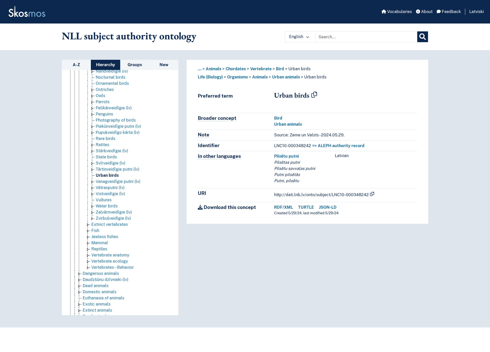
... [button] (199, 68)
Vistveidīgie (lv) (110, 193)
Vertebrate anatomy (110, 255)
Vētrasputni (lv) (110, 187)
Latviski (476, 11)
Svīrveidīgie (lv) (110, 163)
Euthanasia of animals (103, 298)
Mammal (99, 242)
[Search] (422, 36)
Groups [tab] (135, 64)
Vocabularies (399, 11)
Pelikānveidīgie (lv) (114, 107)
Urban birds (107, 175)
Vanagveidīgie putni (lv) (118, 181)
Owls (100, 95)
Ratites (102, 144)
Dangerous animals (101, 273)
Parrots (102, 101)
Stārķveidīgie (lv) (112, 150)
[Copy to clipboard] (314, 95)
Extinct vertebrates (109, 224)
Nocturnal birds (110, 77)
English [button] (296, 36)
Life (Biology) (210, 77)
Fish (95, 230)
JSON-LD (328, 207)
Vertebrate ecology (109, 261)
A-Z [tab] (76, 64)
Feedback (451, 11)
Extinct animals (97, 310)
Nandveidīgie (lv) (112, 71)
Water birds (107, 206)
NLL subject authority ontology (129, 35)
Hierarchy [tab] (105, 64)
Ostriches (105, 89)
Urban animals (286, 77)
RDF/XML (283, 207)
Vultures (104, 199)
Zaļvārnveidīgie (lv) (114, 212)
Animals (213, 68)
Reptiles (99, 249)
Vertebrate (261, 68)
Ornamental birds (112, 83)
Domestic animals (99, 291)
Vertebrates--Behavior (112, 267)
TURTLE (306, 207)
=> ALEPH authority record (338, 145)
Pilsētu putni (286, 156)
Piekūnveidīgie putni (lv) (118, 126)
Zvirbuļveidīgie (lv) (113, 218)
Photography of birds (116, 120)
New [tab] (164, 64)
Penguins (104, 114)
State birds (106, 157)
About (426, 11)
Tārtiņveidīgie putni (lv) (117, 169)
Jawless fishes (104, 236)
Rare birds (105, 138)
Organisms (237, 77)
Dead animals (95, 285)
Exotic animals (97, 304)
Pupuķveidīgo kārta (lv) (118, 132)
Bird (280, 68)
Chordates (236, 68)
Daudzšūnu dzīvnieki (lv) (105, 279)
